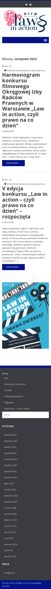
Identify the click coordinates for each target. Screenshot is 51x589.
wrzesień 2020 (11, 495)
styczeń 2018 (10, 556)
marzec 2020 (10, 507)
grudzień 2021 (10, 465)
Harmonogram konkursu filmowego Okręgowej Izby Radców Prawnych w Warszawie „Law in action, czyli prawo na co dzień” (23, 100)
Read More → (13, 163)
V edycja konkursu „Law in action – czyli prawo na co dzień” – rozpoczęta (24, 202)
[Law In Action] (25, 21)
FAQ (6, 378)
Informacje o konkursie (15, 384)
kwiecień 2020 (10, 501)
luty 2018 (8, 550)
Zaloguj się (9, 572)
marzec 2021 (10, 489)
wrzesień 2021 (11, 477)
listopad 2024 (10, 434)
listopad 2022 (10, 453)
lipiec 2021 (9, 483)
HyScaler (6, 586)
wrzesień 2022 (11, 459)
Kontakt (7, 390)
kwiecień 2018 (10, 544)
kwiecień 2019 (10, 520)
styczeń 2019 (10, 532)
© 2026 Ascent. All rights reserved (16, 583)
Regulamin (9, 402)
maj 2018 (8, 538)
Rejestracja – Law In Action (16, 408)
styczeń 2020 (10, 514)
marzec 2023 (10, 447)
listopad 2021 (10, 471)
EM (12, 131)
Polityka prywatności (13, 396)
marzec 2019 (10, 526)
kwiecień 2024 (10, 441)
